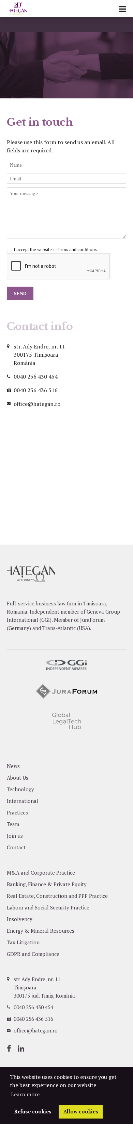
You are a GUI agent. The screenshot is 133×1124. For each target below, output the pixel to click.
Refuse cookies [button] (32, 1111)
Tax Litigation (23, 942)
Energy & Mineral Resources (40, 930)
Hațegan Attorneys (26, 8)
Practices (17, 812)
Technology (20, 789)
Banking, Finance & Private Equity (47, 884)
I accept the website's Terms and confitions (55, 249)
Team (13, 824)
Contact (16, 847)
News (13, 766)
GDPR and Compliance (33, 953)
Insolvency (19, 919)
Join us (15, 835)
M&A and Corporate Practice (41, 872)
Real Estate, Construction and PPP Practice (57, 895)
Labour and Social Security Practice (48, 907)
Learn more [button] (25, 1094)
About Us (17, 777)
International (22, 800)
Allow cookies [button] (80, 1111)
